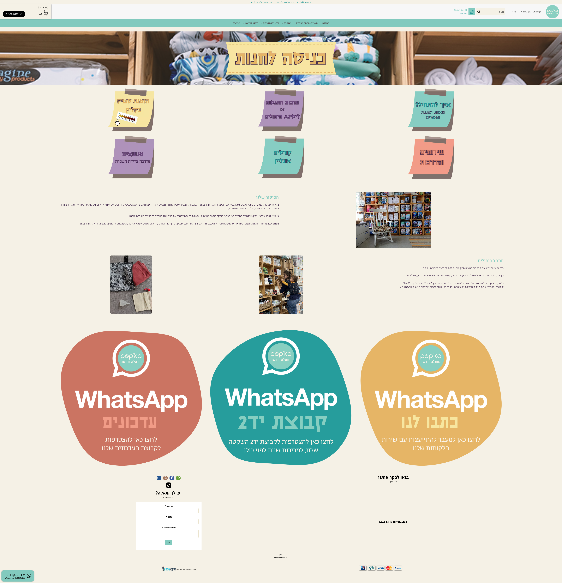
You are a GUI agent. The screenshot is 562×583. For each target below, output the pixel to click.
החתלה (325, 23)
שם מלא (169, 506)
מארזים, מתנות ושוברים (307, 23)
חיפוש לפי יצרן (251, 23)
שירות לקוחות (463, 13)
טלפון (169, 517)
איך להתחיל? (525, 11)
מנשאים (287, 23)
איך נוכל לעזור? (169, 527)
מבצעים (236, 23)
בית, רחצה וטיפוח (271, 23)
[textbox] (168, 197)
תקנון (281, 554)
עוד (514, 11)
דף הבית (537, 11)
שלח (168, 542)
